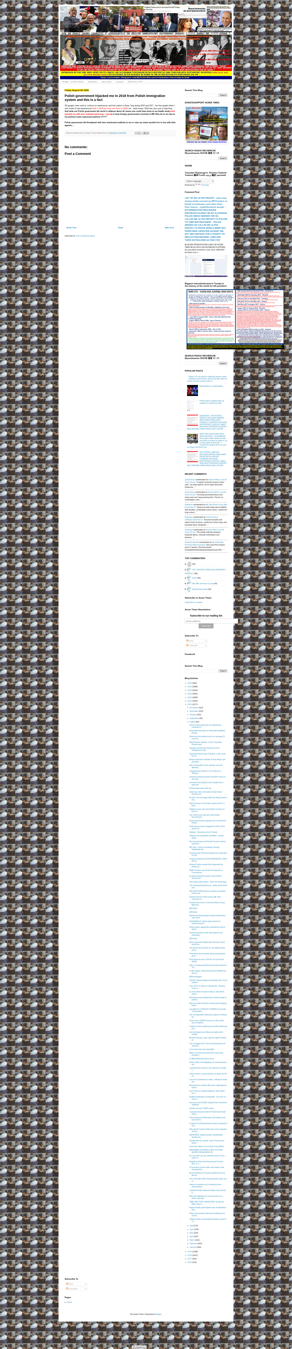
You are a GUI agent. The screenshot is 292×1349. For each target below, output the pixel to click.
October (193, 715)
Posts (190, 641)
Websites (92, 81)
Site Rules (106, 81)
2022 (190, 697)
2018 (190, 1255)
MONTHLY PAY (135, 81)
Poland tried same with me (200, 788)
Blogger (158, 1314)
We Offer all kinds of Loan (202, 583)
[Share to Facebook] (144, 133)
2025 (190, 687)
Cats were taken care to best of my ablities (206, 1146)
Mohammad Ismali (199, 589)
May (192, 1233)
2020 (190, 704)
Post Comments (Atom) (85, 236)
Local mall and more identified (201, 1049)
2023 (190, 694)
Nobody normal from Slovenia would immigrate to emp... (204, 749)
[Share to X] (141, 133)
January (193, 1247)
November (194, 711)
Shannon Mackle (192, 542)
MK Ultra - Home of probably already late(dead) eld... (204, 848)
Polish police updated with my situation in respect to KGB (212, 402)
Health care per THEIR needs (201, 1108)
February (194, 1243)
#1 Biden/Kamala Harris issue (201, 1059)
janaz (194, 578)
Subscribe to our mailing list (206, 615)
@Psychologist (195, 977)
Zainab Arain (190, 480)
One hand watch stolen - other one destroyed (207, 882)
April (192, 1236)
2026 (190, 683)
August (193, 722)
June (192, 1229)
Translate (205, 185)
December (194, 708)
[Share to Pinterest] (147, 133)
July (191, 1226)
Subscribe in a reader (194, 602)
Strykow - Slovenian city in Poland (203, 832)
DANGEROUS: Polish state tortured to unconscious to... (205, 922)
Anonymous (190, 492)
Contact (119, 81)
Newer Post (71, 228)
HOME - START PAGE (73, 81)
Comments (193, 645)
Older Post (169, 228)
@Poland (193, 908)
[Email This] (136, 133)
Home (120, 228)
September (194, 718)
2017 (190, 1259)
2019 (190, 1252)
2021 (190, 701)
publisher (189, 505)
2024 (190, 690)
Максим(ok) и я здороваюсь (211, 386)
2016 (190, 1262)
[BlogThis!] (139, 133)
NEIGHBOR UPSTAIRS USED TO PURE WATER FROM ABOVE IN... (206, 1151)
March (192, 1240)
